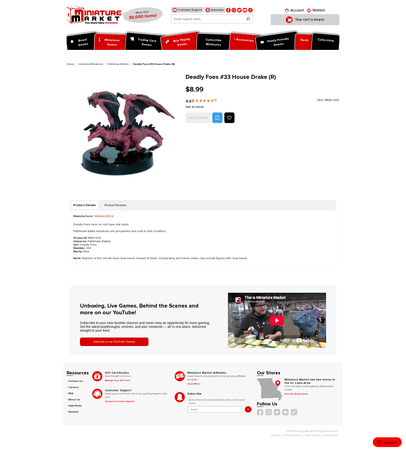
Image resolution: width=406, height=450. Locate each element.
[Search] (248, 18)
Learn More (193, 384)
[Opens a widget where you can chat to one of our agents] (387, 442)
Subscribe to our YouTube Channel (114, 341)
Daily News (75, 405)
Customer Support (189, 10)
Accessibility (331, 435)
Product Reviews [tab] (115, 205)
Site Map (276, 435)
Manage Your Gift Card (117, 380)
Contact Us (75, 381)
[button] (206, 99)
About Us (74, 399)
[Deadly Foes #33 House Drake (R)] (123, 130)
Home (70, 64)
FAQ (70, 393)
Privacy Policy (293, 435)
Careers (73, 387)
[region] (123, 130)
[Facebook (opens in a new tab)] (228, 10)
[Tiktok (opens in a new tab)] (250, 10)
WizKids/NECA (104, 216)
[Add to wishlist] (229, 117)
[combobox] (207, 18)
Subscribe (217, 10)
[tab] (84, 205)
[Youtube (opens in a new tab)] (245, 10)
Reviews (73, 411)
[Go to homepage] (94, 15)
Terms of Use (312, 435)
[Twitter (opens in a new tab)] (239, 10)
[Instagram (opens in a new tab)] (234, 10)
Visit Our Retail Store (296, 394)
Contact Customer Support (120, 401)
